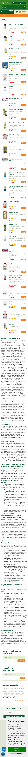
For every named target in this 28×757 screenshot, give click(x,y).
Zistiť (22, 677)
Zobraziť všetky (18, 701)
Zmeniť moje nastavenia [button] (16, 753)
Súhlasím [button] (16, 748)
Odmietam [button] (17, 750)
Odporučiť (21, 660)
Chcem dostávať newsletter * (14, 716)
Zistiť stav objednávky (9, 669)
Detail (23, 32)
